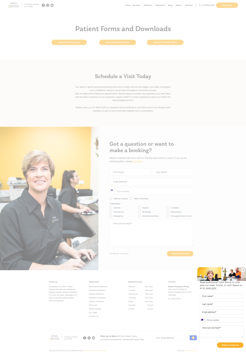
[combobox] (202, 319)
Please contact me (230, 345)
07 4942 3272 (209, 288)
